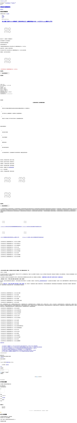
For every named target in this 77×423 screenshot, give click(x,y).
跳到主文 (1, 9)
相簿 (3, 15)
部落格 (3, 16)
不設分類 (7, 13)
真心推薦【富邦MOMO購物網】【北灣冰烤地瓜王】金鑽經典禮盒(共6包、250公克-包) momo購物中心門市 (27, 21)
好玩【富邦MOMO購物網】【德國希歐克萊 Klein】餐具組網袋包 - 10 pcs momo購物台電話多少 (17, 349)
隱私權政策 (43, 410)
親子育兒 (7, 364)
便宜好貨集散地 (5, 7)
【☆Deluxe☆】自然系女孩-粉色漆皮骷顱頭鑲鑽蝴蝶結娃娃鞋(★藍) (11, 226)
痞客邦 (7, 362)
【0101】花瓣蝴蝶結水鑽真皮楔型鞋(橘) (6, 237)
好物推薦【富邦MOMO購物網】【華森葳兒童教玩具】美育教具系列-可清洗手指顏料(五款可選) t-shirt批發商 (19, 350)
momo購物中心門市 (16, 237)
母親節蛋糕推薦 (11, 167)
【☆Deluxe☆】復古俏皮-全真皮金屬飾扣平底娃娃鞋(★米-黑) (31, 226)
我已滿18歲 (2, 421)
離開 (5, 421)
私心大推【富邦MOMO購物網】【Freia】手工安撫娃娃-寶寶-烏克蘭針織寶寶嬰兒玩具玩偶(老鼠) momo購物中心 (19, 348)
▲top (1, 366)
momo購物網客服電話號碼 (42, 280)
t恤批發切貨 (2, 342)
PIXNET (32, 410)
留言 (9, 362)
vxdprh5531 (2, 357)
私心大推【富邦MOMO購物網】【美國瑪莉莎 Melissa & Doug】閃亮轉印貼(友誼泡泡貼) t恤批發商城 (17, 351)
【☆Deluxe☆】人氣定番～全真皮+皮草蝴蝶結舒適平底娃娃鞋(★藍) (33, 237)
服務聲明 (47, 410)
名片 (3, 17)
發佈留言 (2, 373)
